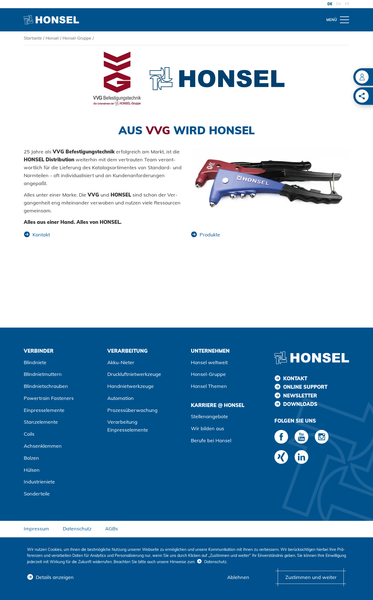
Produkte (210, 234)
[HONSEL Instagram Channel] (321, 437)
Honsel (52, 38)
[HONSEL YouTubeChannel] (301, 437)
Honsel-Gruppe (77, 38)
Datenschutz (77, 528)
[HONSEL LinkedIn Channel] (301, 457)
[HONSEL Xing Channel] (281, 457)
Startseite (33, 38)
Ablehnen (238, 577)
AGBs (111, 528)
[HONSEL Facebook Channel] (281, 437)
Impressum (36, 528)
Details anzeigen (55, 577)
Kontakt (41, 234)
